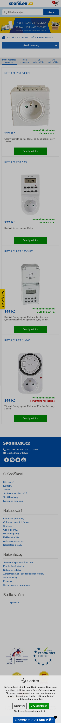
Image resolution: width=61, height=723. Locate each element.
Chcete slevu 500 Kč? (34, 720)
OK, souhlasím (39, 705)
